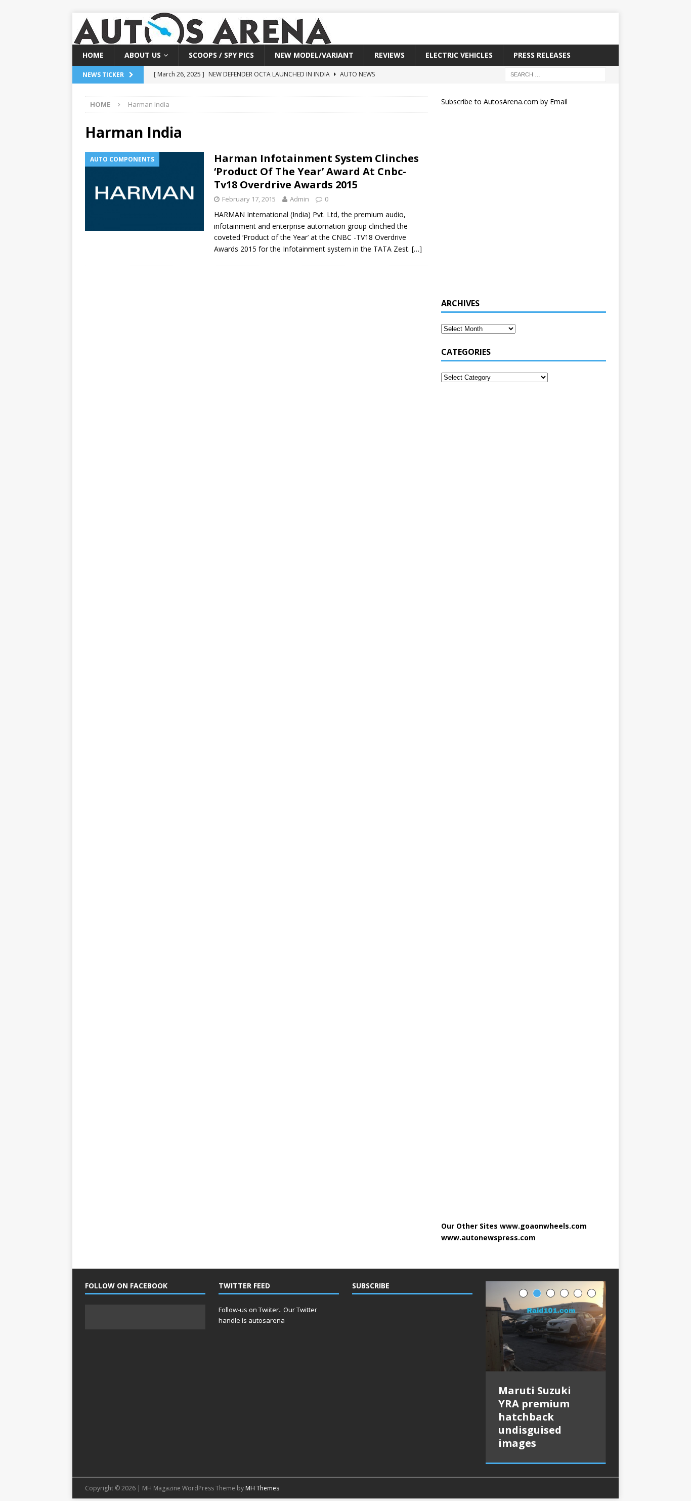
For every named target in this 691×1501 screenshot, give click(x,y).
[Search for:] (555, 74)
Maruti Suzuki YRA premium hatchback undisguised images (534, 1417)
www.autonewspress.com (488, 1237)
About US (142, 55)
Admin (299, 199)
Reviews (389, 55)
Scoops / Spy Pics (221, 55)
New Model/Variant (314, 55)
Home (93, 55)
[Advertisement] (517, 206)
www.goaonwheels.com (543, 1226)
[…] (417, 249)
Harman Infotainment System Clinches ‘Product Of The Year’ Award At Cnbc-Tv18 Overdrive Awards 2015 (316, 171)
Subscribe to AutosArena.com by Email (504, 101)
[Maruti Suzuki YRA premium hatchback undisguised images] (546, 1326)
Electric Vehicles (459, 55)
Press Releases (542, 55)
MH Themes (262, 1488)
